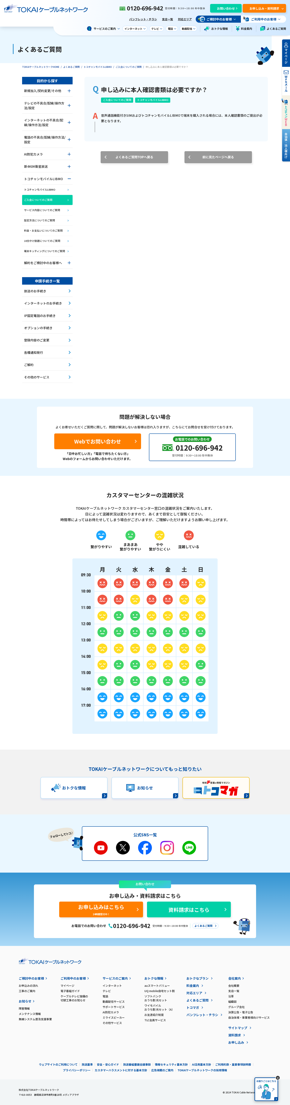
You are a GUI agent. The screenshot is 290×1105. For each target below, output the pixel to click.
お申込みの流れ (28, 986)
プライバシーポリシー (77, 1070)
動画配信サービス (114, 1001)
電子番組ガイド (70, 991)
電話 (105, 996)
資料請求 (234, 1035)
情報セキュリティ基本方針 (171, 1064)
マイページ (67, 986)
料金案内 (246, 29)
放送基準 (87, 1064)
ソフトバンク (155, 998)
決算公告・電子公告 (240, 1012)
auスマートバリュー (157, 986)
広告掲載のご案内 (162, 1070)
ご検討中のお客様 (31, 978)
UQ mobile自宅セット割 (159, 991)
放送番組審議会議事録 (137, 1064)
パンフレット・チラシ (143, 19)
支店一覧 (167, 19)
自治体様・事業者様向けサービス (249, 1017)
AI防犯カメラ (111, 1012)
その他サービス (112, 1023)
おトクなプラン (197, 978)
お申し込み (236, 1042)
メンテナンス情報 (30, 1014)
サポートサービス (114, 1007)
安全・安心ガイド (108, 1064)
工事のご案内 (27, 991)
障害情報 (24, 1008)
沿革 (231, 996)
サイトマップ (237, 1027)
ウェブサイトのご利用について (58, 1064)
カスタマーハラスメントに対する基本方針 (121, 1070)
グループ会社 (236, 1007)
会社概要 (233, 986)
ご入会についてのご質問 (129, 66)
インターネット (112, 986)
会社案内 (234, 978)
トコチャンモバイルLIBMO (98, 66)
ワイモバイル (159, 1007)
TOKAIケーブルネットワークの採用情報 (202, 1070)
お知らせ (25, 1001)
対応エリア (185, 19)
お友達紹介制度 (154, 1015)
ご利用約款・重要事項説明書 (233, 1064)
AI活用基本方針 (201, 1064)
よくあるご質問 (276, 29)
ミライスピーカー (114, 1017)
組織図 (232, 1001)
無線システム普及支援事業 (35, 1019)
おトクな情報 (219, 29)
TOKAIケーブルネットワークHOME (40, 66)
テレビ (107, 991)
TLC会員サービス (155, 1020)
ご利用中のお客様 (73, 978)
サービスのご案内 (115, 978)
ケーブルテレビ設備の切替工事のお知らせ (74, 998)
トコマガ (192, 1007)
